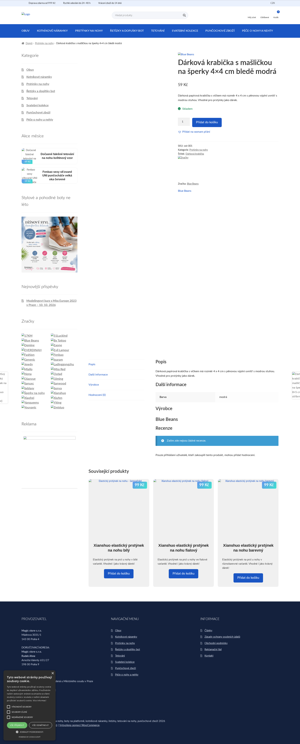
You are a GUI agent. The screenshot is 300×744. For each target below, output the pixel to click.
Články (208, 630)
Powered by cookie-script (29, 737)
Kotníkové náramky (52, 30)
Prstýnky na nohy (89, 30)
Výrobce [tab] (94, 384)
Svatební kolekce (185, 30)
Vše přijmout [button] (17, 725)
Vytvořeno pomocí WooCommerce (79, 725)
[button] (194, 132)
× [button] (52, 673)
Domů (29, 43)
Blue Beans (193, 184)
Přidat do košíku (207, 122)
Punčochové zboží (220, 30)
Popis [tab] (92, 364)
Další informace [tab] (98, 374)
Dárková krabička (195, 154)
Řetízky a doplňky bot (127, 30)
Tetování (158, 30)
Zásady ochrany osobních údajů (222, 637)
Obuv (26, 30)
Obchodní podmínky (216, 643)
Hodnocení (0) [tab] (97, 395)
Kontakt (209, 655)
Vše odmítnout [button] (40, 725)
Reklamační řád (213, 649)
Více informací (39, 700)
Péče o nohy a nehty (257, 30)
